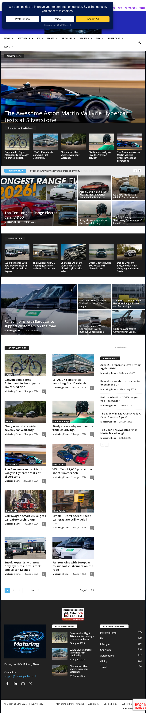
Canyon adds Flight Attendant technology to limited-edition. (17, 154)
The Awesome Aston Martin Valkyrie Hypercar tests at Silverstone (66, 116)
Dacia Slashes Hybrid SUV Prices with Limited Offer (100, 265)
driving (103, 661)
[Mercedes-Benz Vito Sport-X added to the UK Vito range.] (94, 296)
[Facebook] (124, 3)
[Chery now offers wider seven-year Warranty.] (73, 142)
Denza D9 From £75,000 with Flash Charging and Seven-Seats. (128, 267)
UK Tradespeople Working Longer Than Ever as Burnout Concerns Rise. (93, 328)
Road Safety (11, 511)
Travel (103, 667)
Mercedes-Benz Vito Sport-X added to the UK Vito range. (94, 303)
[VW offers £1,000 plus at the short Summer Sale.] (73, 455)
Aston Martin (12, 464)
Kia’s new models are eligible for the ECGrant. (126, 196)
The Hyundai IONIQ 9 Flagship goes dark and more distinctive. (44, 265)
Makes (50, 38)
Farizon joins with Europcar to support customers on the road (30, 323)
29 (32, 590)
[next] (139, 171)
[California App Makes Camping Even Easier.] (128, 322)
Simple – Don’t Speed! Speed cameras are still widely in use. (71, 519)
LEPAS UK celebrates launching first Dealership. (44, 154)
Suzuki (9, 557)
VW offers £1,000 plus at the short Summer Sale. (72, 471)
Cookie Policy (110, 703)
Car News (105, 650)
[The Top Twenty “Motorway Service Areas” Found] (128, 213)
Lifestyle (9, 374)
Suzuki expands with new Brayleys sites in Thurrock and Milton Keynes (16, 267)
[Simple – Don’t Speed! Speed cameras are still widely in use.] (73, 501)
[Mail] (136, 3)
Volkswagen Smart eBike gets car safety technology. (25, 517)
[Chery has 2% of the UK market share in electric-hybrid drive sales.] (73, 252)
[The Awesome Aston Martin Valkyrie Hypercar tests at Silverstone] (73, 92)
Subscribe (127, 703)
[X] (142, 3)
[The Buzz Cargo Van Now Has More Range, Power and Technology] (128, 296)
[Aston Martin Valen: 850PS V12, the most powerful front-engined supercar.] (94, 187)
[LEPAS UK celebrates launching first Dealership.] (45, 142)
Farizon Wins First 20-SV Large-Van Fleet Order (119, 399)
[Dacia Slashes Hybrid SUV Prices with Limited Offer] (101, 252)
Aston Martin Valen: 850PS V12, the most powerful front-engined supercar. (93, 194)
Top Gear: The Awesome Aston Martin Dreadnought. (118, 431)
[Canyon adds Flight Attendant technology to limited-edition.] (17, 142)
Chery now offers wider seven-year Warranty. (70, 154)
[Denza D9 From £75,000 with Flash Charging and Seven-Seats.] (129, 252)
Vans (142, 8)
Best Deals (23, 38)
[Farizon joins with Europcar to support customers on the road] (39, 309)
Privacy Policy (36, 703)
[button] (139, 42)
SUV (120, 8)
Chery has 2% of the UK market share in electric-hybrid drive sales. (72, 267)
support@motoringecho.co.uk (20, 676)
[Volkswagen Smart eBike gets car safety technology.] (25, 501)
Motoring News (108, 632)
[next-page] (107, 445)
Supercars (130, 8)
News (7, 38)
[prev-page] (102, 445)
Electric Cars (59, 464)
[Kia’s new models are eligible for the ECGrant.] (128, 187)
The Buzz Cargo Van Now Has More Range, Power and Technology (127, 303)
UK (102, 638)
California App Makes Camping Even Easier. (124, 330)
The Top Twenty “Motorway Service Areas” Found (127, 220)
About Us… (93, 703)
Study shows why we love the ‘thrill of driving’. (100, 154)
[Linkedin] (130, 3)
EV (38, 38)
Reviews (84, 38)
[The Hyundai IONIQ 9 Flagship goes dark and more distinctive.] (45, 252)
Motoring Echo (12, 221)
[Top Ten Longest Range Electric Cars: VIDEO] (39, 201)
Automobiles (107, 655)
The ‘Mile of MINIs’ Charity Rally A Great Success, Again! (120, 415)
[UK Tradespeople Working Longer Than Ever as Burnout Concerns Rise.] (94, 322)
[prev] (135, 171)
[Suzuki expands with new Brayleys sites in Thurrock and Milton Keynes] (17, 252)
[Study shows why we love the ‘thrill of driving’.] (101, 142)
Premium (67, 38)
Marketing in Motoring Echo (70, 703)
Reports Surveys (61, 421)
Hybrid (9, 421)
